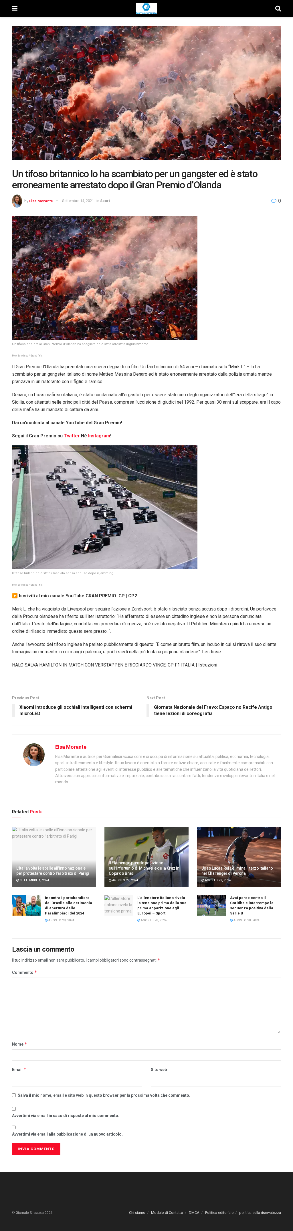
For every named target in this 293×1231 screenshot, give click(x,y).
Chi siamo (137, 1212)
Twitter (72, 436)
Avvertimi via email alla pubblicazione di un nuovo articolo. (67, 1134)
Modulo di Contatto (167, 1212)
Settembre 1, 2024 (34, 880)
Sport (105, 201)
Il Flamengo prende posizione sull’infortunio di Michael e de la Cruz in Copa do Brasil (144, 867)
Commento (24, 972)
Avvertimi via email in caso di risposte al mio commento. (65, 1115)
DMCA (194, 1212)
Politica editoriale (219, 1212)
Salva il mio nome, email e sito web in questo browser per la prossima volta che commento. (104, 1095)
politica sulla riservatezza (260, 1212)
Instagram (99, 436)
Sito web (159, 1069)
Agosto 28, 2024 (60, 920)
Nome (19, 1044)
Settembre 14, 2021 (78, 201)
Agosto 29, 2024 (124, 880)
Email (19, 1069)
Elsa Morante (41, 201)
